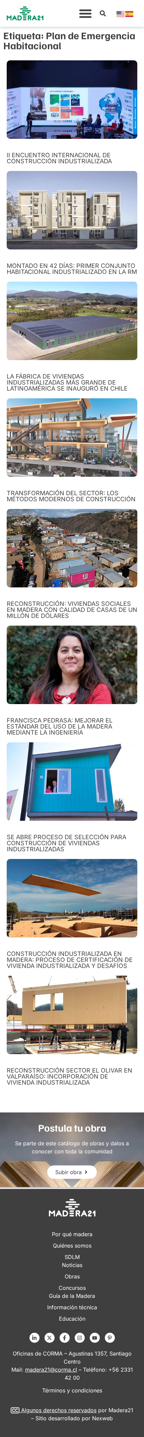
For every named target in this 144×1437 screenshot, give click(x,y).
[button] (85, 13)
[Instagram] (80, 1338)
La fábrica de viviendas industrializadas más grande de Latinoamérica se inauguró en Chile (67, 382)
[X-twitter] (50, 1338)
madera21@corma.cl (51, 1369)
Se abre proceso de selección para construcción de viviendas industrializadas (66, 843)
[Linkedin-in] (34, 1338)
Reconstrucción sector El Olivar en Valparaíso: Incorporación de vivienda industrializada (69, 1076)
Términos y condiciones (72, 1390)
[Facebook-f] (65, 1338)
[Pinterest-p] (110, 1338)
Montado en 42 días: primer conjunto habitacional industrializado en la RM (72, 268)
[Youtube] (95, 1338)
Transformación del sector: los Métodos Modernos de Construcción (71, 496)
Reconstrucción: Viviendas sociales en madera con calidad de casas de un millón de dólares (72, 609)
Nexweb (102, 1418)
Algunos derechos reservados (58, 1410)
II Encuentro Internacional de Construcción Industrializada (59, 158)
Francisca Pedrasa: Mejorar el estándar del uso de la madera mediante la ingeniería (60, 726)
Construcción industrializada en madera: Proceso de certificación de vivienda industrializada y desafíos (70, 959)
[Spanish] (129, 13)
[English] (121, 13)
